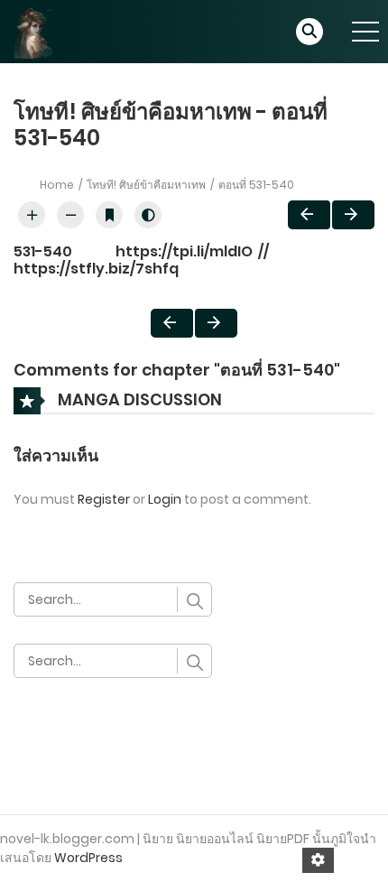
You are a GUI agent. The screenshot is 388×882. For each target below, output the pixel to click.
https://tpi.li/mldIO (184, 251)
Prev (309, 214)
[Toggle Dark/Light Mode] (148, 214)
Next (353, 214)
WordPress (88, 858)
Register (104, 499)
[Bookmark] (109, 214)
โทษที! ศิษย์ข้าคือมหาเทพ (146, 184)
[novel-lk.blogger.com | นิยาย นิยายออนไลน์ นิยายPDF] (41, 31)
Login (164, 499)
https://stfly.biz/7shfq (96, 268)
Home (57, 184)
